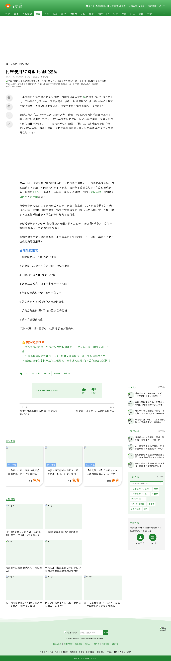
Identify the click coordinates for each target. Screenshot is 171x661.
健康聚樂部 (68, 644)
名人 (132, 13)
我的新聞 (152, 6)
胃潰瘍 (151, 504)
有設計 (124, 6)
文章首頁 (105, 644)
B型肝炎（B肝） (138, 499)
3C (84, 96)
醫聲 (91, 13)
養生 (16, 13)
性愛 (124, 13)
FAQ (51, 652)
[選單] (164, 6)
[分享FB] (9, 97)
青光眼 (34, 196)
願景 (142, 6)
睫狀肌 (37, 192)
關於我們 (117, 652)
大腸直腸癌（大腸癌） (141, 489)
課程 (63, 13)
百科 (46, 13)
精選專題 (78, 644)
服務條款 (73, 652)
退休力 (73, 13)
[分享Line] (9, 106)
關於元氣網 (57, 644)
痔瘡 (156, 489)
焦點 (7, 13)
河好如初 (113, 6)
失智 (83, 13)
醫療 (38, 13)
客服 (56, 652)
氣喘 (146, 509)
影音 (55, 13)
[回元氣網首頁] (16, 6)
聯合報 (91, 6)
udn (8, 63)
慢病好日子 (104, 13)
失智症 (155, 494)
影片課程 (12, 464)
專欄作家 (114, 644)
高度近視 (96, 192)
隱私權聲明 (90, 652)
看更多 (161, 387)
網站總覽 (127, 652)
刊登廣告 (43, 652)
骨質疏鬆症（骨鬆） (140, 494)
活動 (149, 13)
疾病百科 (88, 644)
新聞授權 (64, 652)
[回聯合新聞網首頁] (8, 6)
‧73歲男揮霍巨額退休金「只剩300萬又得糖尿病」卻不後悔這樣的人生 (64, 356)
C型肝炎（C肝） (138, 504)
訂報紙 (109, 652)
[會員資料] (160, 6)
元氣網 (14, 63)
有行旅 (134, 6)
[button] (164, 14)
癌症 (115, 13)
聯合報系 (100, 652)
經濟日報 (102, 6)
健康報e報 (72, 632)
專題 (141, 13)
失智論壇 (27, 13)
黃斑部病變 (136, 509)
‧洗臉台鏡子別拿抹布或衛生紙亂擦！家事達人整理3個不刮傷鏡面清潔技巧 (66, 360)
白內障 (23, 196)
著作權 (81, 652)
